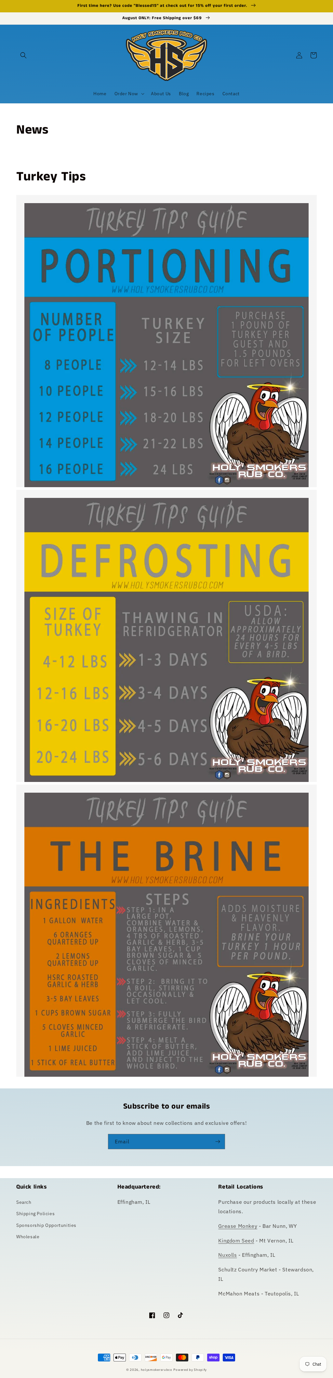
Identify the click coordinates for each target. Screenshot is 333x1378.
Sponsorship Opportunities (46, 1225)
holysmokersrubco (156, 1370)
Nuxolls (227, 1255)
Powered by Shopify (190, 1370)
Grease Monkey (237, 1226)
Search (24, 1202)
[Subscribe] (217, 1141)
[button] (23, 55)
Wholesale (27, 1237)
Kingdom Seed (236, 1240)
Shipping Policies (35, 1213)
